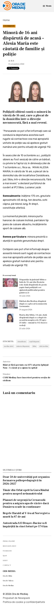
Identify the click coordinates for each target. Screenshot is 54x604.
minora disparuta (22, 346)
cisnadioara (21, 341)
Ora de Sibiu (7, 576)
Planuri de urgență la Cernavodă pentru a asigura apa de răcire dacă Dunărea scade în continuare (26, 503)
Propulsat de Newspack (16, 598)
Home (6, 20)
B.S (12, 60)
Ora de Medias (8, 585)
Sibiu (34, 346)
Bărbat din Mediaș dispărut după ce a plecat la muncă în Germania (33, 304)
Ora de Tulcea (8, 581)
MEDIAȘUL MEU (9, 546)
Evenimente (9, 26)
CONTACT (7, 565)
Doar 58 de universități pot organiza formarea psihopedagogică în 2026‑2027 (26, 480)
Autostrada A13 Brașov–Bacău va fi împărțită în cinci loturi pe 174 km (25, 524)
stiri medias (43, 346)
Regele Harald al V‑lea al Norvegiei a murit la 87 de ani (26, 514)
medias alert (8, 346)
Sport (5, 556)
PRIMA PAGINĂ (9, 541)
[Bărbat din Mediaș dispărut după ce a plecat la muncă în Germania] (10, 305)
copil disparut (34, 341)
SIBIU (5, 560)
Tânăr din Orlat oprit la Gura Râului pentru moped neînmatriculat (26, 491)
